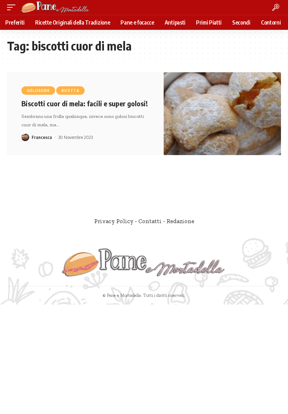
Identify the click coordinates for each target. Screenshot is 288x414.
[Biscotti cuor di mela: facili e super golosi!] (222, 113)
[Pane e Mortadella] (55, 7)
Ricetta (70, 90)
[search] (275, 7)
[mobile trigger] (13, 7)
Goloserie (38, 90)
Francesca (42, 137)
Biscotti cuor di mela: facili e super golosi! (84, 103)
